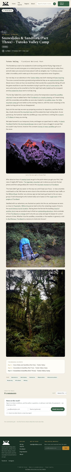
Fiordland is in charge (18, 214)
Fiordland (22, 449)
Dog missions (23, 451)
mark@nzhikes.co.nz (36, 444)
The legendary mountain (32, 182)
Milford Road (13, 194)
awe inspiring (59, 78)
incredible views (50, 100)
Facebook (4, 461)
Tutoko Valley (35, 78)
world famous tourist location (18, 209)
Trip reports (20, 4)
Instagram (11, 461)
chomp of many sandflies (46, 127)
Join (65, 448)
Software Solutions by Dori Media (35, 469)
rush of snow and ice (53, 85)
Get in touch (62, 3)
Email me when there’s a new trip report (20, 413)
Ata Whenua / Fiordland (16, 219)
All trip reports (8, 10)
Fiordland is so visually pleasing (41, 97)
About (33, 4)
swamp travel (25, 179)
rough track (53, 197)
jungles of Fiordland (12, 199)
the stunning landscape (26, 124)
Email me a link (57, 409)
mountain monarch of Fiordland (47, 185)
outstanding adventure (45, 211)
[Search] (54, 3)
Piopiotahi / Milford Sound (22, 206)
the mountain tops (27, 112)
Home (13, 4)
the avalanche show (15, 91)
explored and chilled (57, 80)
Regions (27, 4)
